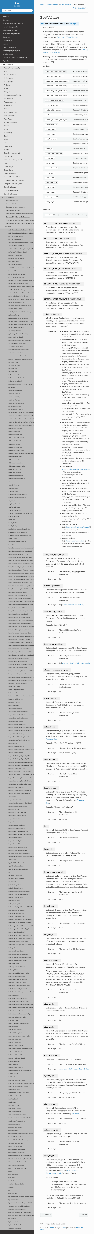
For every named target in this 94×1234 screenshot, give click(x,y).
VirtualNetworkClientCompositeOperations (20, 223)
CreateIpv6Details (13, 1020)
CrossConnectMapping (14, 1111)
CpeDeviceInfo (12, 881)
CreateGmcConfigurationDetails (17, 979)
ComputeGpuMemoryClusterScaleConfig (20, 781)
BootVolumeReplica (14, 400)
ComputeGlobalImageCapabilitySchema (20, 756)
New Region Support (10, 30)
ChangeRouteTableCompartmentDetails (19, 648)
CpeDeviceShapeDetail (14, 885)
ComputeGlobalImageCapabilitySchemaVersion (21, 762)
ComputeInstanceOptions (15, 841)
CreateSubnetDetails (14, 1061)
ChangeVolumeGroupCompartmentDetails (20, 680)
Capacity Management (12, 153)
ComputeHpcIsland (13, 822)
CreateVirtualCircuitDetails (16, 1067)
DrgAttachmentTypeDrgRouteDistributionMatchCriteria (21, 1215)
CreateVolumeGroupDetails (16, 1096)
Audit (6, 129)
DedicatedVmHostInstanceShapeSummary (20, 1133)
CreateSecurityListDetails (15, 1055)
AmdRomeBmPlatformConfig (16, 302)
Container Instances (11, 190)
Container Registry (10, 194)
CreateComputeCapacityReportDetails (19, 922)
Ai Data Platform (10, 75)
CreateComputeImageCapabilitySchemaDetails (21, 944)
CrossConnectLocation (14, 1108)
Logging (5, 44)
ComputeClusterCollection (16, 746)
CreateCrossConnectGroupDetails (18, 954)
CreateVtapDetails (13, 1099)
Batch (6, 139)
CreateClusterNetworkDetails (16, 916)
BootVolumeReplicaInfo (15, 406)
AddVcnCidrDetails (13, 261)
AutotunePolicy (12, 368)
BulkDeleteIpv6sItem (14, 444)
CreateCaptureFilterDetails (16, 913)
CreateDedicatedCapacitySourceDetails (19, 957)
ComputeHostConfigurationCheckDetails (20, 803)
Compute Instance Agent (13, 184)
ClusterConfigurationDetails (16, 689)
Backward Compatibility (11, 34)
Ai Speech (7, 85)
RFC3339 (75, 1114)
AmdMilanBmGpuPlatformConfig (18, 283)
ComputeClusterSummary (15, 752)
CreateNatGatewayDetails (15, 1033)
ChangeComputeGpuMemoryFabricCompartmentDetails (21, 579)
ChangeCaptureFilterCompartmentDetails (20, 560)
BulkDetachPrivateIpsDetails (16, 466)
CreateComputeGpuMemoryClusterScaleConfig (21, 938)
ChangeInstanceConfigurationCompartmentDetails (21, 620)
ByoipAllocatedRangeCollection (17, 494)
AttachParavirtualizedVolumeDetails (18, 356)
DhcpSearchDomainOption (16, 1184)
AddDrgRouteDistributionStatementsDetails (21, 233)
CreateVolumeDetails (14, 1089)
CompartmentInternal (14, 702)
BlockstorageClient (12, 200)
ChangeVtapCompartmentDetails (17, 683)
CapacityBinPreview (14, 523)
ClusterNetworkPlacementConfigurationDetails (21, 696)
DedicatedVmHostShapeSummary (18, 1140)
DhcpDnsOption (13, 1174)
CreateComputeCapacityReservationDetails (21, 926)
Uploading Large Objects (11, 51)
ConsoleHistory (12, 859)
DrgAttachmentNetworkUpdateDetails (19, 1212)
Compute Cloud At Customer (14, 180)
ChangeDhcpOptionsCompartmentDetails (20, 604)
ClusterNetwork (12, 693)
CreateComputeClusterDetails (16, 932)
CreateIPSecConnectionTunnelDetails (19, 985)
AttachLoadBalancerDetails (16, 353)
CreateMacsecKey (13, 1026)
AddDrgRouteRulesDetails (15, 239)
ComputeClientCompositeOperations (18, 217)
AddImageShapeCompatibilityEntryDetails (20, 242)
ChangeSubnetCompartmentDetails (18, 658)
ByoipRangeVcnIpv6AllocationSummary (20, 513)
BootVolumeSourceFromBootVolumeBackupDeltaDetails (21, 412)
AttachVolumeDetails (14, 365)
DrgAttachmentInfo (13, 1199)
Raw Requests (8, 54)
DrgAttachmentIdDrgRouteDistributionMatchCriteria (21, 1196)
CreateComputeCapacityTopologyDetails (20, 929)
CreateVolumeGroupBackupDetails (18, 1092)
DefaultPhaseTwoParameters (16, 1152)
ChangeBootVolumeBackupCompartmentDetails (21, 548)
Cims (5, 163)
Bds (5, 143)
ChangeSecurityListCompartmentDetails (20, 652)
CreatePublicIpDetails (14, 1042)
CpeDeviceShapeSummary (16, 888)
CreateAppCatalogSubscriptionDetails (19, 891)
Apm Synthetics (9, 115)
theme (63, 1228)
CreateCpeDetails (13, 948)
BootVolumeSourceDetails (16, 409)
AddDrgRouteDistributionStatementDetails (20, 230)
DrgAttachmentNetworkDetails (17, 1209)
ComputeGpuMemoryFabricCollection (19, 790)
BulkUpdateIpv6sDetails (15, 469)
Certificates (8, 156)
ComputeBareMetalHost (15, 708)
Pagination (6, 61)
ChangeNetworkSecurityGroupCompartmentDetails (21, 636)
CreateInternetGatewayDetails (17, 1017)
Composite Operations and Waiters (15, 57)
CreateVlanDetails (13, 1074)
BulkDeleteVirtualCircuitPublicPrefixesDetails (21, 453)
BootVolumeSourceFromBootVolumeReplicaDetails (21, 422)
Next (83, 1215)
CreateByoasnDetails (14, 900)
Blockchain (8, 146)
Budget (6, 150)
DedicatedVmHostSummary (16, 1143)
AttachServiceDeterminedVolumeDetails (20, 359)
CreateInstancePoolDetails (15, 1011)
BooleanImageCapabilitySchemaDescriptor (20, 384)
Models (8, 227)
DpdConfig (11, 1187)
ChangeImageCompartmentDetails (18, 614)
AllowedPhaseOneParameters (16, 274)
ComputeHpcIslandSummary (16, 828)
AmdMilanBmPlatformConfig (16, 290)
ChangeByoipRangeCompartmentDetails (20, 557)
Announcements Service (12, 95)
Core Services (9, 197)
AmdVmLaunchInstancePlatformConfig (19, 305)
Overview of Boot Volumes (67, 37)
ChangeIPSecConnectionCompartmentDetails (21, 611)
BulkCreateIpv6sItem (14, 431)
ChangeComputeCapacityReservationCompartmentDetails (21, 567)
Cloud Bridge (8, 167)
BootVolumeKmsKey (14, 397)
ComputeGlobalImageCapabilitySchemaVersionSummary (21, 765)
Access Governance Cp (12, 68)
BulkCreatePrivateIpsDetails (16, 438)
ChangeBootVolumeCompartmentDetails (20, 551)
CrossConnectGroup (14, 1105)
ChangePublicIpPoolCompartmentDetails (20, 642)
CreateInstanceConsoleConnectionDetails (20, 1007)
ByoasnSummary (13, 491)
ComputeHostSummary (15, 818)
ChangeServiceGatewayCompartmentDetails (21, 655)
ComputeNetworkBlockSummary (18, 850)
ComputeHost (12, 796)
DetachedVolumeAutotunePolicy (17, 1168)
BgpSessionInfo (12, 371)
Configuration (7, 20)
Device (10, 1171)
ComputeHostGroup (14, 809)
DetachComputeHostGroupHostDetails (19, 1159)
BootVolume (11, 387)
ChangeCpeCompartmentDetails (17, 592)
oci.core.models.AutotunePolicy (73, 605)
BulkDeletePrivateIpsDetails (16, 450)
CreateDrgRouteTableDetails (16, 976)
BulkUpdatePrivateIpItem (15, 475)
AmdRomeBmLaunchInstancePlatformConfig (21, 299)
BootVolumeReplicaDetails (16, 403)
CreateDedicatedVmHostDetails (17, 960)
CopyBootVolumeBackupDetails (17, 863)
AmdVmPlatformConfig (15, 308)
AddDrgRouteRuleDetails (15, 236)
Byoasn (10, 482)
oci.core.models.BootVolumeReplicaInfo (76, 663)
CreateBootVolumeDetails (15, 897)
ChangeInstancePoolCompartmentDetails (20, 623)
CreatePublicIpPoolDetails (15, 1045)
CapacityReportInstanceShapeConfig (19, 529)
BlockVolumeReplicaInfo (15, 381)
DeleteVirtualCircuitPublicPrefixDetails (19, 1155)
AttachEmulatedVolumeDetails (17, 343)
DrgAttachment (12, 1193)
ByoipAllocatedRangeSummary (17, 497)
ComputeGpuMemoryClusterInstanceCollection (21, 774)
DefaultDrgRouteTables (15, 1146)
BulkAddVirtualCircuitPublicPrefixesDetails (20, 425)
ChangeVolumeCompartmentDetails (18, 674)
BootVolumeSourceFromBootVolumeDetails (21, 419)
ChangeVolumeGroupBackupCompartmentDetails (21, 677)
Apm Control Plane (10, 112)
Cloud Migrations (10, 173)
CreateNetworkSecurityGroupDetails (19, 1036)
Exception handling (9, 47)
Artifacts (7, 126)
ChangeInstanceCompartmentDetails (19, 617)
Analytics (7, 92)
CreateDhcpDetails (13, 963)
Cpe (9, 872)
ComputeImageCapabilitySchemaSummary (20, 834)
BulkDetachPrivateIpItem (15, 463)
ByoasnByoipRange (13, 485)
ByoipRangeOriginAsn (14, 507)
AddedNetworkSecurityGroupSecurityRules (21, 267)
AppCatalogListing (13, 315)
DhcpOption (11, 1177)
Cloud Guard (8, 170)
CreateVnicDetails (13, 1077)
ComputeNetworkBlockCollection (18, 847)
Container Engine (10, 187)
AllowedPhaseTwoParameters (16, 277)
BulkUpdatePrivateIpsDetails (16, 478)
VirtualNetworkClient (13, 210)
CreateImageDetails (13, 995)
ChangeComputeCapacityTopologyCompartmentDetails (21, 570)
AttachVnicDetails (13, 362)
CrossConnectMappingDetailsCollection (20, 1118)
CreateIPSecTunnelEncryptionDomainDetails (21, 992)
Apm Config (8, 109)
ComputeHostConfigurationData (17, 806)
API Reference (8, 64)
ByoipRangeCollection (14, 504)
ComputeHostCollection (15, 800)
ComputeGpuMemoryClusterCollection (19, 771)
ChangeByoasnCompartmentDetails (18, 554)
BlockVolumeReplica (14, 375)
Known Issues (7, 40)
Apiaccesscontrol (10, 102)
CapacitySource (12, 538)
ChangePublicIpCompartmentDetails (19, 639)
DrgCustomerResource (14, 1222)
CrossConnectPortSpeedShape (17, 1121)
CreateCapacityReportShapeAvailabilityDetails (21, 907)
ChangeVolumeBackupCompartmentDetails (21, 671)
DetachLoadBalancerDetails (16, 1165)
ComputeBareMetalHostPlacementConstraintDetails (21, 715)
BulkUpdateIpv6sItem (14, 472)
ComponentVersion (13, 705)
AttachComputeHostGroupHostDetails (19, 340)
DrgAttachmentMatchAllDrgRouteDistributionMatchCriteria (21, 1203)
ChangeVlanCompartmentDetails (17, 667)
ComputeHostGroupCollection (17, 812)
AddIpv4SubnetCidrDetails (16, 245)
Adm (5, 71)
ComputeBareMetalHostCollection (18, 711)
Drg (9, 1190)
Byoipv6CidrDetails (13, 516)
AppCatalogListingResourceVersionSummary (21, 324)
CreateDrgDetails (13, 970)
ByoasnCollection (13, 488)
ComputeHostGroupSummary (17, 815)
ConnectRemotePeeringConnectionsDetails (21, 856)
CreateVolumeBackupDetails (16, 1080)
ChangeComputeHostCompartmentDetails (20, 582)
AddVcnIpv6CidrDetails (15, 264)
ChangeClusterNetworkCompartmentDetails (21, 563)
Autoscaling (8, 132)
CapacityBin (11, 519)
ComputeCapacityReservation (17, 724)
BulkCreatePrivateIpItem (15, 434)
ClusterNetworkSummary (15, 699)
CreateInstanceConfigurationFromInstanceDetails (21, 1004)
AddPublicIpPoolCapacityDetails (17, 252)
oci (18, 3)
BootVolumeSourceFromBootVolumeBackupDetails (21, 415)
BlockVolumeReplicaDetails (16, 378)
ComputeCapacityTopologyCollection (19, 737)
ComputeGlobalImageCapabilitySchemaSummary (21, 759)
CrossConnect (12, 1102)
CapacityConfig (12, 526)
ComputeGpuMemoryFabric (16, 787)
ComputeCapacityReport (15, 721)
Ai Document (8, 78)
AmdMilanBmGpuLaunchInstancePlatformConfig (21, 280)
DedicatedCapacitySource (15, 1127)
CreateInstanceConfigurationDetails (18, 1001)
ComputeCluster (12, 743)
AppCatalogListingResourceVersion (18, 318)
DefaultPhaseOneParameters (16, 1149)
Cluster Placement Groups (13, 177)
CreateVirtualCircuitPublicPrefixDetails (19, 1070)
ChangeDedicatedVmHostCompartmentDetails (21, 601)
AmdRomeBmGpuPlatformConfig (18, 296)
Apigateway (8, 105)
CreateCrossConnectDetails (16, 951)
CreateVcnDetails (13, 1064)
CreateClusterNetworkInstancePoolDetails (20, 919)
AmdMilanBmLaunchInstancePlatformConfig (21, 286)
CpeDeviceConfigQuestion (16, 878)
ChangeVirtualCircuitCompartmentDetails (20, 664)
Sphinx (51, 1228)
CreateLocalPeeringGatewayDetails (18, 1023)
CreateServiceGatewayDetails (16, 1058)
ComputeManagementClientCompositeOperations (20, 220)
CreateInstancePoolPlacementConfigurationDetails (21, 1014)
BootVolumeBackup (14, 393)
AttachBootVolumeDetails (15, 337)
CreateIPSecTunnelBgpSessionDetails (19, 989)
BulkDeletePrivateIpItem (15, 447)
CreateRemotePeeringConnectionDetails (20, 1048)
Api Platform (8, 98)
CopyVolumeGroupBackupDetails (18, 869)
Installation (6, 17)
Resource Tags (51, 739)
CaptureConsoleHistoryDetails (17, 541)
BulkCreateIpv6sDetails (15, 428)
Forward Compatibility (10, 27)
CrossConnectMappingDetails (17, 1114)
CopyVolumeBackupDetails (16, 866)
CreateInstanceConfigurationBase (18, 998)
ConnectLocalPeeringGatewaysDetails (19, 853)
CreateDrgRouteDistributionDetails (18, 973)
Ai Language (8, 81)
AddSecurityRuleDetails (15, 255)
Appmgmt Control (10, 122)
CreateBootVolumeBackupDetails (18, 894)
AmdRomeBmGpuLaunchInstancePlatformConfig (21, 293)
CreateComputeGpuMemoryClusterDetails (20, 935)
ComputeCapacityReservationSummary (19, 730)
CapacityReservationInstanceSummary (19, 535)
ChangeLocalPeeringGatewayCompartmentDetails (21, 629)
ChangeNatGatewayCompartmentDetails (20, 633)
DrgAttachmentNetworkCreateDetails (19, 1206)
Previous (47, 1215)
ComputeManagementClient (15, 207)
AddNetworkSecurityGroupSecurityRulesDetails (21, 249)
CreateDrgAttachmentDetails (16, 966)
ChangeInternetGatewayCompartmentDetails (21, 626)
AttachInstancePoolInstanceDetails (18, 349)
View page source (80, 8)
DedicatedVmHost (13, 1130)
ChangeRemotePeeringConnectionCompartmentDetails (21, 645)
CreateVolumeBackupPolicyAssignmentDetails (21, 1083)
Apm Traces (8, 119)
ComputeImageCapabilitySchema (18, 831)
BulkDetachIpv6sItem (14, 460)
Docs (42, 5)
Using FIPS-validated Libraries (13, 23)
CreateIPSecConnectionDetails (17, 982)
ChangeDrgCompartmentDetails (17, 608)
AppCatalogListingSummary (16, 327)
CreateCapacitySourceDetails (16, 910)
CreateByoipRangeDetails (15, 904)
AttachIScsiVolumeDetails (15, 346)
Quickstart (6, 37)
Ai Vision (7, 88)
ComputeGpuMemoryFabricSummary (19, 793)
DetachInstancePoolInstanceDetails (18, 1162)
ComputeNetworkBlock (15, 844)
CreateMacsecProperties (15, 1029)
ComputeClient (11, 204)
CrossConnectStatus (14, 1124)
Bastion (6, 136)
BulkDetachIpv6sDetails (15, 456)
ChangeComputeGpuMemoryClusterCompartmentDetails (21, 576)
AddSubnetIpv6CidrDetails (16, 258)
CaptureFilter (11, 545)
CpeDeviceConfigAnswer (15, 875)
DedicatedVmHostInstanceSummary (18, 1136)
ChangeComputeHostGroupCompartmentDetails (21, 585)
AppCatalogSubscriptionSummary (18, 334)
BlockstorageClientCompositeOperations (19, 213)
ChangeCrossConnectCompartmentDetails (20, 595)
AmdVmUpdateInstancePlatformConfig (19, 311)
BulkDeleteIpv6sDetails (15, 441)
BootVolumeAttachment (15, 390)
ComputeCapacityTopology (16, 733)
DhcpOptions (12, 1181)
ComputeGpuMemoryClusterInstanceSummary (21, 778)
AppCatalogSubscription (15, 330)
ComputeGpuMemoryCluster (16, 768)
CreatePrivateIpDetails (14, 1039)
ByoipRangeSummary (14, 510)
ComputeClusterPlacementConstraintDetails (21, 749)
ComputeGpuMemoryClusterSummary (19, 784)
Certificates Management (13, 160)
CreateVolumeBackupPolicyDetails (18, 1086)
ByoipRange (11, 500)
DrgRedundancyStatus (14, 1228)
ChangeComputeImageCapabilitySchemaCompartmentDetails (21, 589)
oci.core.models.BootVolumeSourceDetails (74, 1069)
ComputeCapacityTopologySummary (19, 740)
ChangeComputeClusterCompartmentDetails (21, 573)
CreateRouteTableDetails (15, 1051)
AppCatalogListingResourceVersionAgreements (21, 321)
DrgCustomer (12, 1218)
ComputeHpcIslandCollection (16, 825)
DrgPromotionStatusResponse (17, 1225)
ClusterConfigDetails (14, 686)
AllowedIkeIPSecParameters (16, 271)
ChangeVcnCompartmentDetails (17, 661)
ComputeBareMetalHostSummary (18, 718)
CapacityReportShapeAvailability (17, 532)
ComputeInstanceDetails (15, 837)
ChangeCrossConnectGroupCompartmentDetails (21, 598)
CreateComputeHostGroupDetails (18, 941)
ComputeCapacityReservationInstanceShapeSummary (21, 727)
